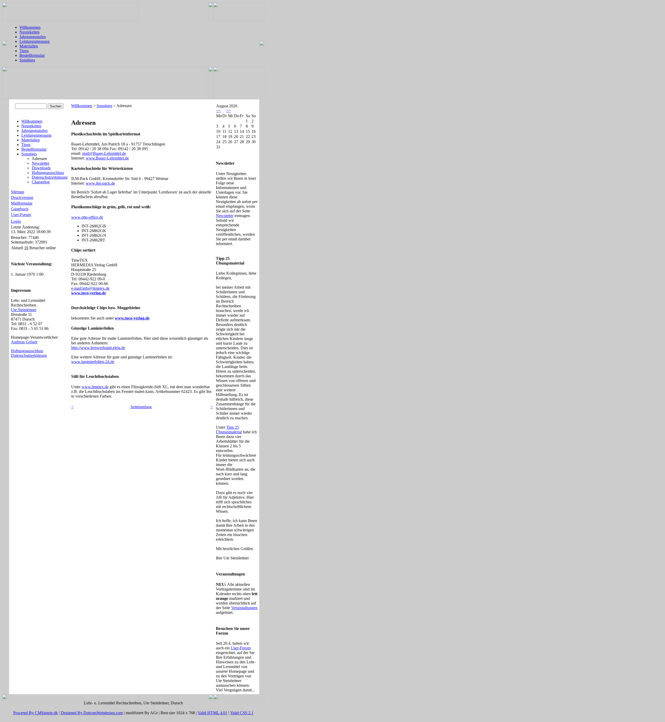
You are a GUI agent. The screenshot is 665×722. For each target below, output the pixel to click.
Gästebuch (19, 209)
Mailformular (21, 203)
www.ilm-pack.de (100, 183)
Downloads (41, 168)
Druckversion (22, 197)
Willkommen (30, 27)
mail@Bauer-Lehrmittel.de (104, 153)
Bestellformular (32, 55)
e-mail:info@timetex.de (90, 288)
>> (228, 110)
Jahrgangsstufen (32, 36)
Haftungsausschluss (48, 172)
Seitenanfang (141, 407)
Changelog (41, 182)
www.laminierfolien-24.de (92, 361)
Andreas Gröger (24, 342)
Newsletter (40, 163)
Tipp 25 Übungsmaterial (229, 429)
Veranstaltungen (244, 608)
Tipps (24, 50)
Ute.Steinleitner (23, 310)
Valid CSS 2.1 (242, 713)
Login (16, 221)
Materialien (28, 46)
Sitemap (17, 192)
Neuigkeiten (29, 32)
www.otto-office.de (87, 217)
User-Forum (21, 214)
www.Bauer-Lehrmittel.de (107, 158)
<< (218, 110)
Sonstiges (27, 60)
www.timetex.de (95, 387)
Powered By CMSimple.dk (35, 713)
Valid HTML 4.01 (212, 713)
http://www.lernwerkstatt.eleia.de (98, 347)
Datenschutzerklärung (50, 177)
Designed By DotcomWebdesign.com (92, 713)
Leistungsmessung (34, 41)
